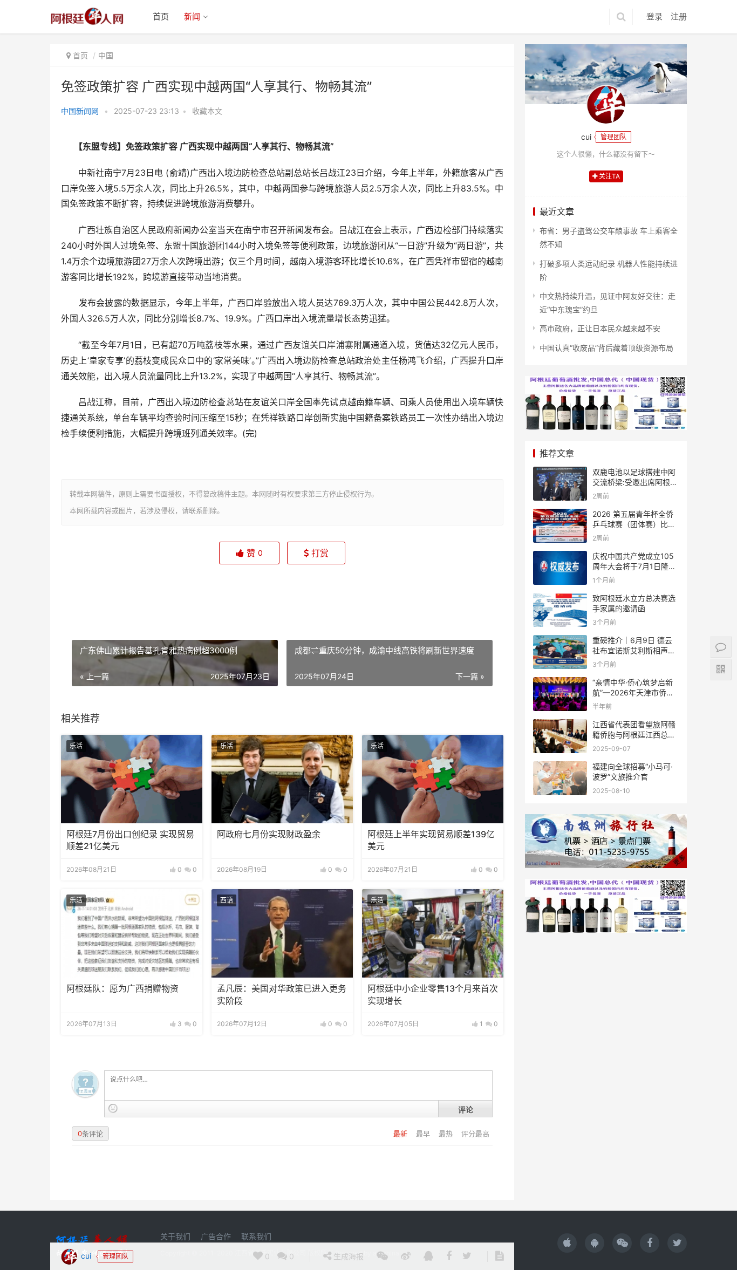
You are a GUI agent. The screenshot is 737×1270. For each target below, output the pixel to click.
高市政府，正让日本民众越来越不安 (600, 328)
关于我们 (175, 1236)
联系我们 (256, 1236)
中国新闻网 (80, 110)
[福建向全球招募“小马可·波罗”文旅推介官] (560, 768)
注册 (679, 16)
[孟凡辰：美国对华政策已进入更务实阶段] (282, 933)
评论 (465, 1109)
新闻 (192, 16)
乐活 (76, 746)
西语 (226, 900)
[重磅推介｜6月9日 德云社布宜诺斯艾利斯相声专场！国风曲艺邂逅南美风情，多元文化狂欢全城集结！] (560, 641)
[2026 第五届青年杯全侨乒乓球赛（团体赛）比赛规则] (560, 515)
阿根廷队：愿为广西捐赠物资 (122, 989)
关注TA (608, 176)
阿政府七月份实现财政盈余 (268, 834)
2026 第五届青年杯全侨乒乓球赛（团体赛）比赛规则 (633, 524)
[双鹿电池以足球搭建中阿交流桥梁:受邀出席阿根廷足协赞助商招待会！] (560, 473)
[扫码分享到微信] (382, 594)
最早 (424, 1133)
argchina (386, 1253)
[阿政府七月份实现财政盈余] (282, 779)
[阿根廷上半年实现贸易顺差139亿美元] (432, 779)
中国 (105, 55)
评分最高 (475, 1133)
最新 (401, 1133)
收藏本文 (207, 110)
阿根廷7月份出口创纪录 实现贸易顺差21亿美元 (130, 840)
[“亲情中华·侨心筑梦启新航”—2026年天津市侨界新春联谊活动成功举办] (560, 683)
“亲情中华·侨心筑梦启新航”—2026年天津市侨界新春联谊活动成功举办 (633, 693)
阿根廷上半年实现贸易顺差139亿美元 (431, 840)
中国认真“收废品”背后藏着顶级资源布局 (606, 347)
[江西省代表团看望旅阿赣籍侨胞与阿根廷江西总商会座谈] (560, 725)
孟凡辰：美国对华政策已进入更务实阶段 (281, 995)
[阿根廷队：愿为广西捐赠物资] (131, 933)
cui (85, 593)
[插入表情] (113, 1108)
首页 (161, 16)
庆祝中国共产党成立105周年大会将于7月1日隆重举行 (634, 566)
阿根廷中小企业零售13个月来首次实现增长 (432, 995)
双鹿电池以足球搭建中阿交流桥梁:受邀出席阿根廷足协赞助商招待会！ (635, 482)
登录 (654, 16)
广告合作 (216, 1236)
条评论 (90, 1133)
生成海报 (347, 594)
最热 (447, 1133)
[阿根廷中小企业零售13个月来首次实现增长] (432, 933)
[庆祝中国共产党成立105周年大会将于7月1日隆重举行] (560, 557)
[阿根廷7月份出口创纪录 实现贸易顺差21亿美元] (131, 779)
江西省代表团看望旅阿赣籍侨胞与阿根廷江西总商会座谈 (633, 735)
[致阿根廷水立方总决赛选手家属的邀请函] (560, 599)
